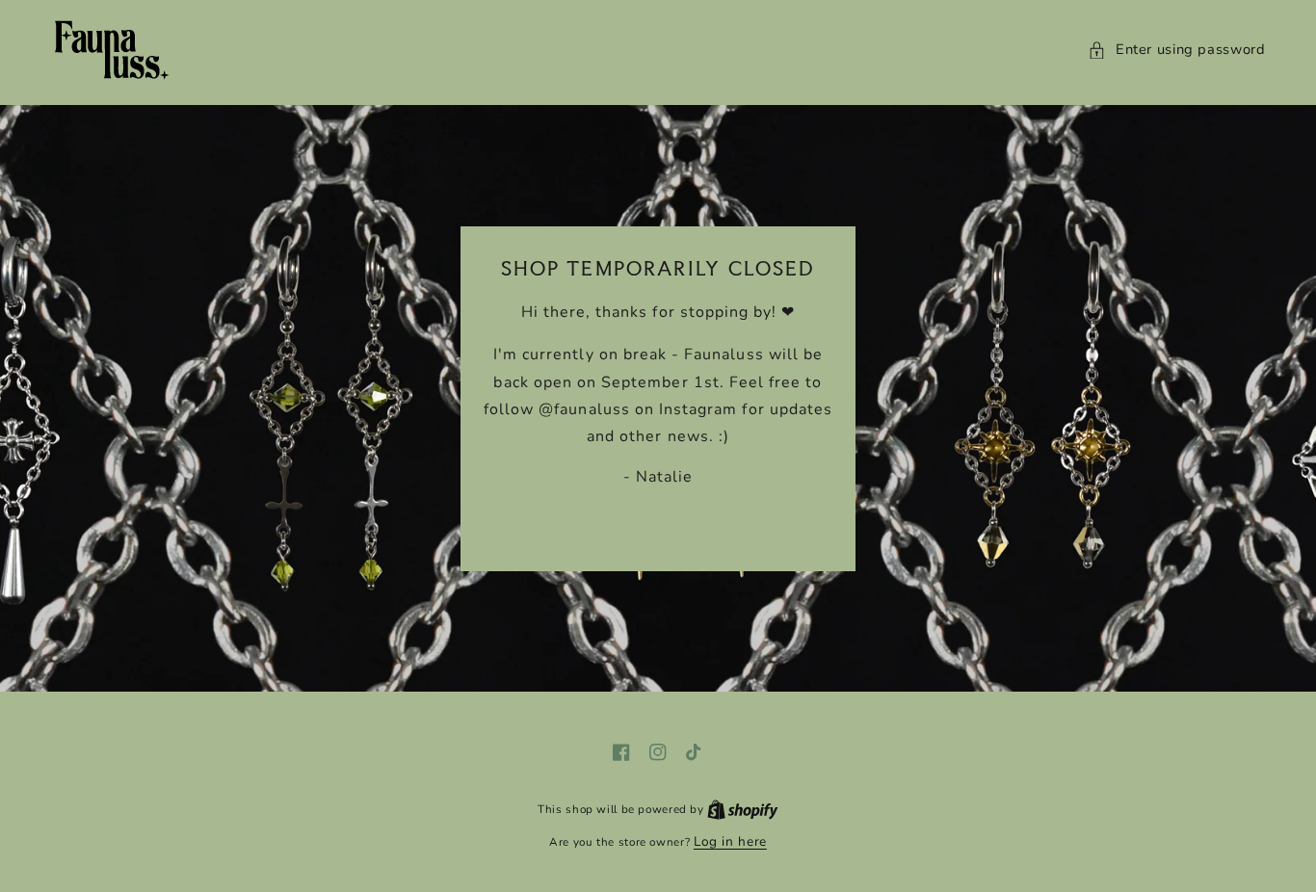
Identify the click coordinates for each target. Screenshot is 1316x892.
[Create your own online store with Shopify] (742, 809)
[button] (1177, 50)
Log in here (730, 841)
